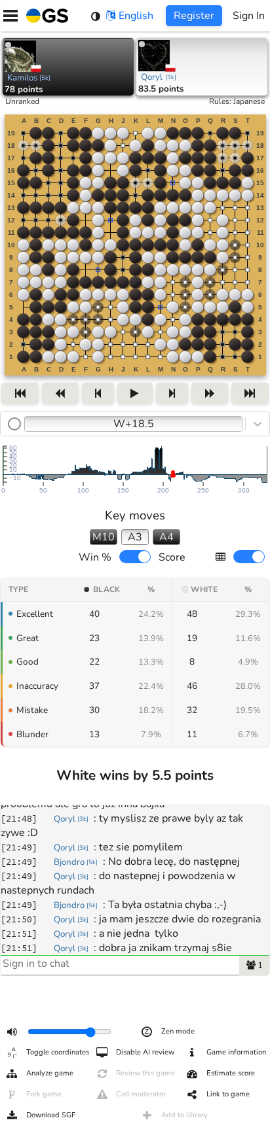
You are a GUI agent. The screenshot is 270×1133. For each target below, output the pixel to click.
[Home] (44, 16)
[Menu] (10, 15)
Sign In (249, 16)
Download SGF (50, 1115)
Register (194, 16)
